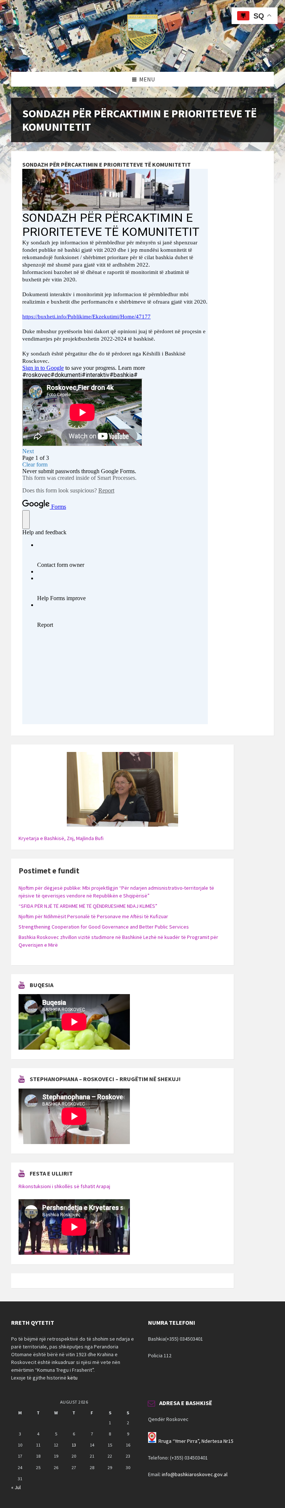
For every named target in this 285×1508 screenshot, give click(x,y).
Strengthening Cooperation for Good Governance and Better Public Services (104, 926)
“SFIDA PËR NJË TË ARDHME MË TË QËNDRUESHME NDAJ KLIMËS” (88, 906)
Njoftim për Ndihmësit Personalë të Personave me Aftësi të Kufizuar (93, 916)
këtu (73, 1377)
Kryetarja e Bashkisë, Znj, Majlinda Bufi (61, 838)
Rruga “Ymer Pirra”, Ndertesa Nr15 (195, 1441)
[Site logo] (142, 57)
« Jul (16, 1487)
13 (74, 1445)
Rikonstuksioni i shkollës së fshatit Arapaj (64, 1186)
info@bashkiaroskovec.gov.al (194, 1474)
